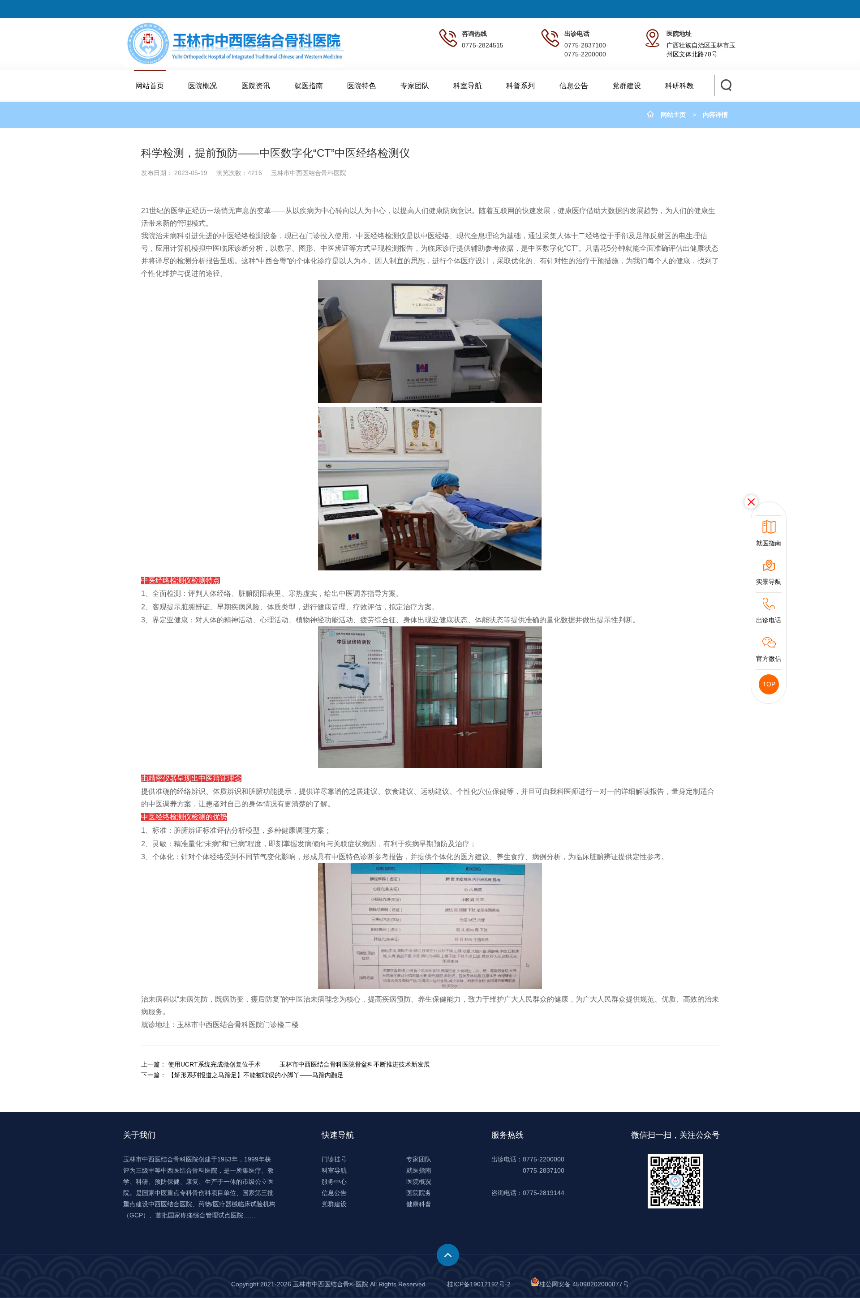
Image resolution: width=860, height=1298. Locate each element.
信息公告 (573, 86)
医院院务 (418, 1192)
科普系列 (520, 86)
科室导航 (467, 86)
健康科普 (418, 1204)
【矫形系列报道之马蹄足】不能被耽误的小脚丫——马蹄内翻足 (256, 1075)
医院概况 (202, 86)
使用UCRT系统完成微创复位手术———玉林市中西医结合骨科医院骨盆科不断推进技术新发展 (299, 1064)
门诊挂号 (334, 1159)
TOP (768, 684)
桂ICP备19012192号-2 (479, 1284)
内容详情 (715, 114)
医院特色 (361, 86)
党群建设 (626, 86)
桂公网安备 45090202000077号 (584, 1284)
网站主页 (673, 114)
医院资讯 (255, 86)
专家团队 (414, 86)
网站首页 (149, 86)
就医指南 (308, 86)
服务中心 (334, 1181)
